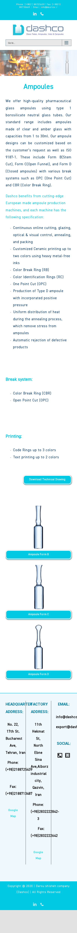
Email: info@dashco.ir (45, 7)
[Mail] (67, 755)
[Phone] (60, 755)
